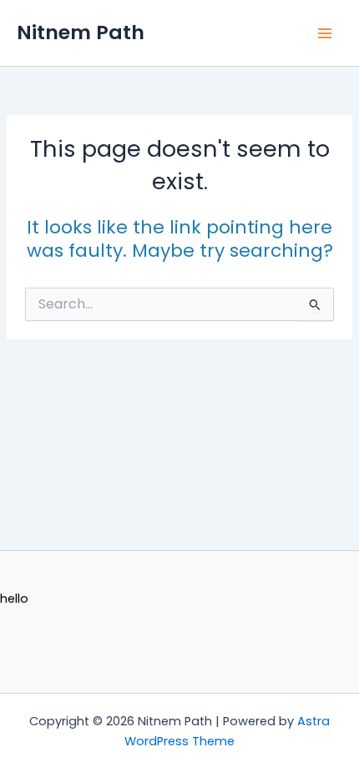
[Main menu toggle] (324, 33)
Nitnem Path (80, 32)
